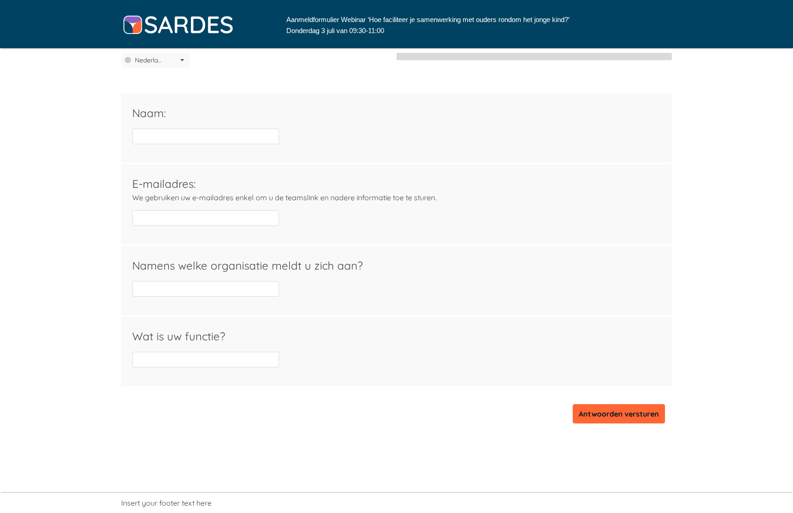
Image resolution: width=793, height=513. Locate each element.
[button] (182, 60)
